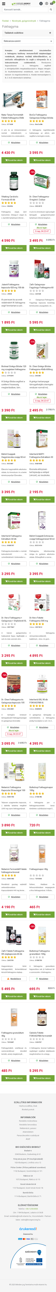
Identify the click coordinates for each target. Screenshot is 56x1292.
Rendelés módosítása (28, 1121)
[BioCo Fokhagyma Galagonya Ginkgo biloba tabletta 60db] (42, 99)
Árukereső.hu (28, 1234)
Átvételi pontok (28, 1109)
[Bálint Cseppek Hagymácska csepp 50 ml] (14, 438)
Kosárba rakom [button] (15, 160)
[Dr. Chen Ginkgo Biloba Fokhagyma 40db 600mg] (42, 350)
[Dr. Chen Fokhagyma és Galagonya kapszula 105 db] (14, 684)
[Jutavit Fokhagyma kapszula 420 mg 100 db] (14, 269)
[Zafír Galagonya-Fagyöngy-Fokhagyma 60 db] (42, 269)
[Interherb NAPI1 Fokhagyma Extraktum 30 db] (42, 438)
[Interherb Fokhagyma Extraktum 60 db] (14, 520)
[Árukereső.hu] (28, 1229)
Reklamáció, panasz (28, 1128)
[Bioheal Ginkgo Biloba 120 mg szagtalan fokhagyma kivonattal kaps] (14, 350)
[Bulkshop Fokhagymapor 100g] (42, 771)
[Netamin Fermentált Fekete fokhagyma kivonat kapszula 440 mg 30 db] (14, 853)
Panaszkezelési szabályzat (28, 1135)
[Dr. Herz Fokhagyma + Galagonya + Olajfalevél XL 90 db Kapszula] (14, 602)
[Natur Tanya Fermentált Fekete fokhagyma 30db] (14, 99)
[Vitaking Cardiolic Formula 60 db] (14, 181)
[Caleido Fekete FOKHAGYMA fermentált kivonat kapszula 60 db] (42, 1017)
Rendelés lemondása (28, 1125)
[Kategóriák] (3, 3)
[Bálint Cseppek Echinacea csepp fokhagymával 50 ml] (42, 520)
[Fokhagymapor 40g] (42, 853)
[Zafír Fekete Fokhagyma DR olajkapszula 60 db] (14, 935)
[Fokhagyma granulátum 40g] (14, 1017)
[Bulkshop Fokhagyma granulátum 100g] (42, 935)
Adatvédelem (28, 1132)
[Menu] (41, 4)
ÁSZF (28, 1139)
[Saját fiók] (46, 3)
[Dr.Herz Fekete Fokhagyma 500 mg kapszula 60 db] (42, 602)
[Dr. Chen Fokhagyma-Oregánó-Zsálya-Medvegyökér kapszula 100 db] (42, 181)
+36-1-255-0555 (31, 1209)
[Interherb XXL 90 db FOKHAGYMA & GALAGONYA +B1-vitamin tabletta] (42, 684)
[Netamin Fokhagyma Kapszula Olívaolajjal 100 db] (14, 771)
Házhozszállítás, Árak (28, 1106)
